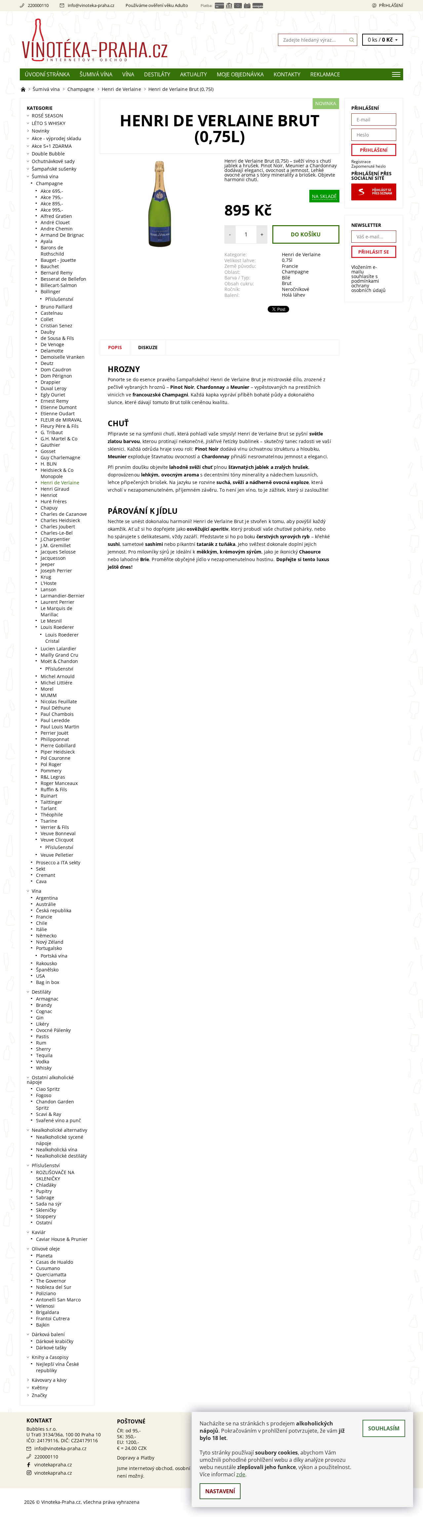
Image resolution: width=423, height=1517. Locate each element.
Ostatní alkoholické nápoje (50, 1079)
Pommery (51, 770)
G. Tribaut (52, 432)
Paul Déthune (56, 708)
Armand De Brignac (62, 235)
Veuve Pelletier (57, 855)
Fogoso (43, 1095)
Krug (46, 577)
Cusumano (48, 1268)
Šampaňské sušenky (54, 169)
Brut (286, 283)
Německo (46, 935)
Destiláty (157, 74)
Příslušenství (59, 299)
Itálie (41, 929)
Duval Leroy (53, 388)
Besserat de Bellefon (63, 279)
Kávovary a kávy (49, 1380)
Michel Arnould (58, 676)
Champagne (295, 271)
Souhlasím (384, 1428)
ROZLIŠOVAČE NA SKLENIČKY (55, 1175)
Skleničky (46, 1210)
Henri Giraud (55, 489)
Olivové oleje (46, 1249)
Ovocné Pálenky (53, 1030)
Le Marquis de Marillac (56, 611)
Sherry (43, 1049)
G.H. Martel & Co (59, 438)
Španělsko (47, 969)
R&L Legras (53, 777)
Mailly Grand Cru (59, 655)
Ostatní (44, 1222)
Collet (47, 319)
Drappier (50, 382)
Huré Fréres (54, 501)
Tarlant (49, 808)
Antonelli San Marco (58, 1299)
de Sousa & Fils (57, 338)
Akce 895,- (52, 203)
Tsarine (49, 821)
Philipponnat (55, 739)
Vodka (42, 1061)
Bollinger (50, 291)
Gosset (48, 451)
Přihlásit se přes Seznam (382, 192)
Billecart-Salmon (59, 285)
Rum (41, 1043)
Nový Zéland (49, 942)
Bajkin (43, 1325)
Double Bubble (48, 153)
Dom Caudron (56, 369)
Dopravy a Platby (136, 1458)
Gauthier (50, 445)
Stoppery (46, 1216)
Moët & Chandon (59, 661)
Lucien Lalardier (58, 648)
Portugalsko (49, 948)
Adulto (181, 5)
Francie (290, 266)
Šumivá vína (96, 74)
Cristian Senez (56, 325)
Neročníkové (295, 289)
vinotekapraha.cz (53, 1464)
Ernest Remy (54, 401)
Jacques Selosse (58, 552)
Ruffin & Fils (54, 789)
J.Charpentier (55, 539)
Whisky (44, 1068)
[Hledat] (352, 40)
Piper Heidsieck (58, 752)
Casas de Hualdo (54, 1262)
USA (40, 976)
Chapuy (49, 508)
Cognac (44, 1011)
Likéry (42, 1024)
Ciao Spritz (48, 1089)
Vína (128, 74)
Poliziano (46, 1293)
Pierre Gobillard (58, 745)
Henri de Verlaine (301, 254)
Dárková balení (48, 1334)
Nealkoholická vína (56, 1149)
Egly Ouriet (53, 394)
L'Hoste (49, 583)
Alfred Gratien (56, 216)
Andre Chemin (57, 229)
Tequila (44, 1055)
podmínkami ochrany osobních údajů (368, 285)
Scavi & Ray (48, 1114)
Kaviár (39, 1232)
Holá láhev (293, 295)
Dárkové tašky (51, 1347)
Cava (41, 881)
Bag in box (47, 982)
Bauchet (50, 266)
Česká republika (53, 910)
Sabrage (45, 1197)
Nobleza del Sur (53, 1287)
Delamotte (52, 351)
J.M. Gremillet (56, 545)
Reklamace (325, 74)
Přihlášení (391, 5)
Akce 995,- (52, 210)
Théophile (52, 814)
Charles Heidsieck (60, 520)
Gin (40, 1017)
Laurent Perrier (57, 602)
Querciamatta (51, 1274)
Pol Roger (51, 764)
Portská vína (54, 956)
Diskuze (148, 347)
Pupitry (44, 1191)
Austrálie (46, 904)
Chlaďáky (46, 1185)
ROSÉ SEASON (47, 115)
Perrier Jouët (54, 733)
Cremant (45, 875)
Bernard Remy (56, 272)
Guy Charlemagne (60, 457)
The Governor (51, 1281)
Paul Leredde (55, 720)
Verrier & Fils (55, 827)
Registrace (361, 161)
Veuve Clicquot (57, 840)
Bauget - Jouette (58, 260)
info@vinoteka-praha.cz (91, 5)
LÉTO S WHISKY (48, 123)
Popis (115, 347)
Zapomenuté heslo (368, 166)
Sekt (40, 869)
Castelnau (52, 313)
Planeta (44, 1255)
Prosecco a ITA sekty (58, 862)
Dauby (48, 332)
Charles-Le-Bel (57, 533)
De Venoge (52, 344)
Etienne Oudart (58, 413)
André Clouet (55, 222)
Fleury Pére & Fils (60, 426)
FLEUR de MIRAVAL (61, 420)
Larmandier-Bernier (63, 596)
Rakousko (46, 963)
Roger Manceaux (59, 783)
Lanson (49, 589)
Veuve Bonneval (58, 833)
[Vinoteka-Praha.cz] (116, 39)
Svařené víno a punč (58, 1120)
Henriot (49, 495)
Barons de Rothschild (52, 250)
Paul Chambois (57, 714)
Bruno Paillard (56, 307)
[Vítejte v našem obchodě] (24, 89)
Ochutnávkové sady (53, 161)
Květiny (40, 1387)
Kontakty (287, 74)
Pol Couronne (55, 758)
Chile (41, 923)
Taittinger (51, 802)
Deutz (47, 363)
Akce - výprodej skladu (56, 138)
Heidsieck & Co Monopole (57, 473)
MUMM (49, 695)
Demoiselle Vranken (63, 357)
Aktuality (193, 74)
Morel (47, 689)
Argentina (47, 898)
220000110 (38, 5)
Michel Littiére (56, 682)
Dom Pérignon (56, 376)
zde (240, 1474)
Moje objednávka (240, 74)
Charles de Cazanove (64, 514)
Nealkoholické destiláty (61, 1156)
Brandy (44, 1005)
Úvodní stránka (47, 74)
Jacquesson (53, 558)
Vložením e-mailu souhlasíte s (368, 279)
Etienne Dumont (59, 407)
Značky (39, 1395)
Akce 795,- (52, 197)
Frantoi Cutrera (53, 1318)
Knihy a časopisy (50, 1357)
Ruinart (49, 796)
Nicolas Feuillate (59, 701)
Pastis (42, 1036)
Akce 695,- (52, 191)
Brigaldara (47, 1312)
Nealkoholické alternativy (59, 1130)
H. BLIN (49, 464)
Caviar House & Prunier (62, 1239)
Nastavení (220, 1491)
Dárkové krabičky (54, 1341)
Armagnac (47, 999)
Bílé (286, 277)
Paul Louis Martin (60, 726)
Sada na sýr (49, 1204)
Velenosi (45, 1306)
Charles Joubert (58, 526)
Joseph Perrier (56, 570)
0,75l (287, 260)
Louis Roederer (57, 627)
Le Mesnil (51, 621)
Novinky (40, 131)
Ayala (47, 241)
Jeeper (48, 564)
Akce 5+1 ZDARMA (52, 146)
